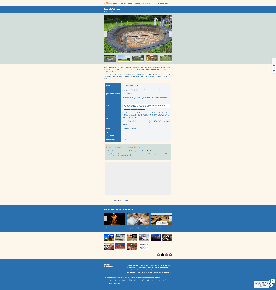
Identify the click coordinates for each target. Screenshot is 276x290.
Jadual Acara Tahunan (153, 267)
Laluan (130, 3)
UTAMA (106, 200)
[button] (170, 34)
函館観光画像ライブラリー (134, 280)
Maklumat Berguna (165, 265)
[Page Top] (273, 281)
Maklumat (156, 3)
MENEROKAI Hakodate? (132, 265)
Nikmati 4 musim (164, 267)
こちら (155, 280)
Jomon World (130, 269)
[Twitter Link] (162, 254)
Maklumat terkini (154, 269)
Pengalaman (136, 3)
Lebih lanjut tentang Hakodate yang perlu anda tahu (139, 272)
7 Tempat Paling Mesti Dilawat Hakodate (136, 267)
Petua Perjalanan (165, 3)
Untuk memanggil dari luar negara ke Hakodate (134, 109)
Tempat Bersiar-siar (147, 3)
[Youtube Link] (170, 254)
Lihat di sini (151, 151)
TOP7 (125, 3)
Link (125, 139)
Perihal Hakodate (118, 3)
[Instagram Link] (166, 254)
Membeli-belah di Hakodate (141, 269)
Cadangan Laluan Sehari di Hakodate (162, 272)
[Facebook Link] (158, 254)
